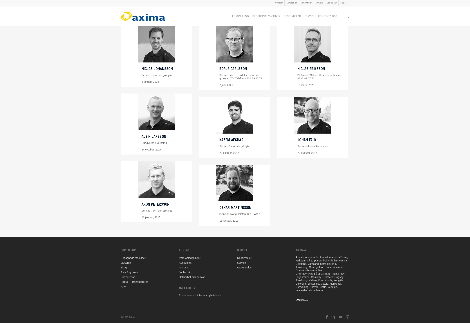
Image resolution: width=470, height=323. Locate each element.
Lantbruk (126, 262)
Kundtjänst (185, 262)
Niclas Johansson (157, 69)
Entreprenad (128, 277)
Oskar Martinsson (235, 207)
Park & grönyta (129, 272)
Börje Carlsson (233, 69)
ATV (123, 286)
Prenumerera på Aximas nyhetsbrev (200, 295)
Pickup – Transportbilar (134, 281)
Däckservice (244, 267)
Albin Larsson (154, 136)
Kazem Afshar (231, 140)
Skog (124, 267)
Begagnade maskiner (133, 257)
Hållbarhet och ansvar (192, 277)
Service (241, 262)
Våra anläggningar (189, 257)
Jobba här (185, 272)
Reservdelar (244, 257)
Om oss (183, 267)
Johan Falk (307, 140)
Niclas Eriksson (311, 69)
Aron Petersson (156, 204)
